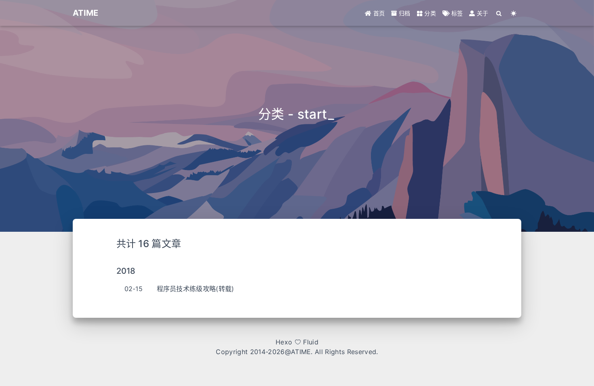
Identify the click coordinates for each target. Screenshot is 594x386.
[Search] (499, 13)
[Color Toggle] (513, 13)
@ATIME (298, 352)
